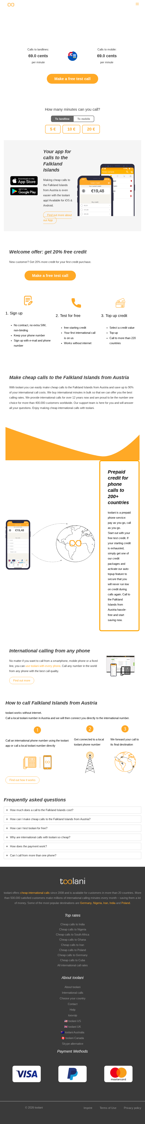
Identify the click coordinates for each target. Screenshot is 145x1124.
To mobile (83, 118)
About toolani (72, 987)
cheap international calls (35, 892)
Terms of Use (108, 1107)
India (113, 903)
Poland (125, 903)
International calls (72, 992)
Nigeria (97, 903)
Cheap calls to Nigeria (72, 929)
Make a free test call (72, 79)
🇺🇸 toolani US (72, 1021)
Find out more (21, 680)
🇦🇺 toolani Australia (72, 1032)
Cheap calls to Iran (72, 944)
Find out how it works (22, 780)
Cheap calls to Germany (73, 955)
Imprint (88, 1107)
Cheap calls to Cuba (72, 960)
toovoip (72, 1015)
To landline (62, 118)
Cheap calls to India (72, 924)
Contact (72, 1004)
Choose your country (73, 998)
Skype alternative (72, 1043)
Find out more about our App (57, 218)
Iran (105, 903)
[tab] (72, 810)
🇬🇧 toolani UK (72, 1026)
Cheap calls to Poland (72, 950)
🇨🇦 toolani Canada (72, 1038)
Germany (86, 903)
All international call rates (72, 965)
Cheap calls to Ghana (72, 939)
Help (72, 1009)
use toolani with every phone (42, 665)
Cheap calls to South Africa (72, 934)
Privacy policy (132, 1107)
